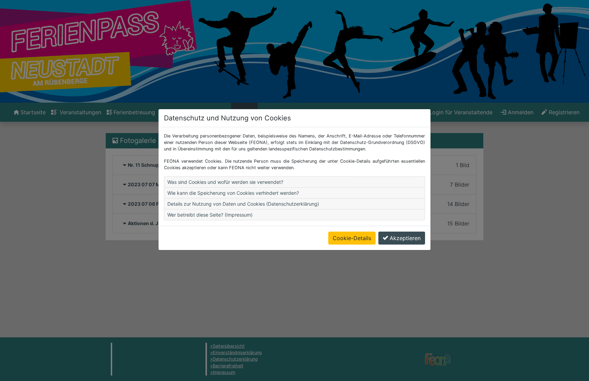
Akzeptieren (405, 238)
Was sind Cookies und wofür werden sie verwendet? (225, 182)
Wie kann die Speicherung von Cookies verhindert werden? (233, 193)
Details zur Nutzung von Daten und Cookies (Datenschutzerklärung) (243, 204)
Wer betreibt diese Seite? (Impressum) (210, 215)
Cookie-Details (352, 238)
